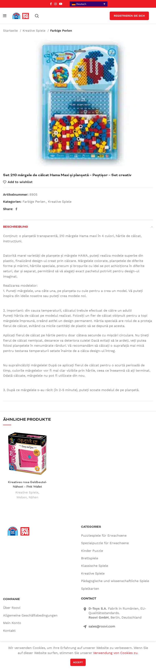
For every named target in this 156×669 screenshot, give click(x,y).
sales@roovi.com (102, 626)
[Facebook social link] (51, 3)
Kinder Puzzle (92, 551)
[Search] (37, 16)
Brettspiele (89, 558)
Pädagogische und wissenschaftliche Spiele (115, 581)
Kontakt (9, 631)
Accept (78, 662)
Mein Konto (12, 623)
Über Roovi (11, 608)
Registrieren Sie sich (129, 15)
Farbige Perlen (61, 30)
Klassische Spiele (94, 566)
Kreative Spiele (35, 30)
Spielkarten (90, 589)
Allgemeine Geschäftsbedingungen (30, 615)
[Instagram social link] (55, 3)
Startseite (11, 30)
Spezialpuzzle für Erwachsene (105, 543)
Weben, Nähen (27, 497)
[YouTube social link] (61, 3)
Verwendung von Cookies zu (115, 653)
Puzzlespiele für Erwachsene (104, 535)
